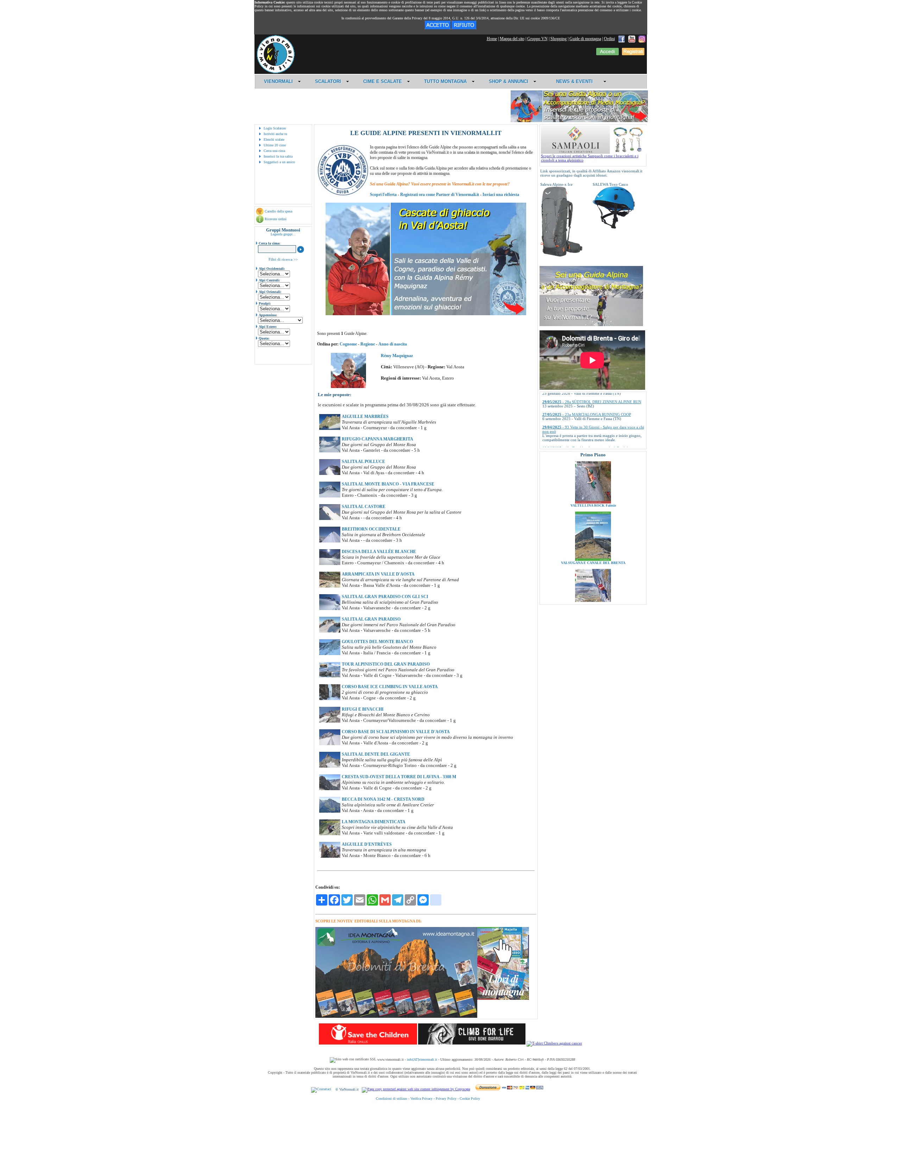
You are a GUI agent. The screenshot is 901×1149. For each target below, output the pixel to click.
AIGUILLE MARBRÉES (365, 416)
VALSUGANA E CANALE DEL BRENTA (593, 520)
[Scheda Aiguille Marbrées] (329, 428)
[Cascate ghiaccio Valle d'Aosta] (426, 313)
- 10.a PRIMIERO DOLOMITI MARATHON (589, 442)
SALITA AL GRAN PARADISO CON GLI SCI (385, 596)
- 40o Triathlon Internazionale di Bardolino (587, 417)
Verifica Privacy (421, 1098)
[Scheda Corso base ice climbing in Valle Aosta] (329, 698)
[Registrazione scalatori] (633, 53)
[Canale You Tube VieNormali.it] (631, 38)
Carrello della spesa (278, 211)
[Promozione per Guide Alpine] (579, 121)
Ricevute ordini (275, 219)
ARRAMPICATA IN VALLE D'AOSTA (378, 574)
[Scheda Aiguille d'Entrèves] (329, 856)
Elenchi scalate (274, 139)
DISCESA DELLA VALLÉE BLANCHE (379, 551)
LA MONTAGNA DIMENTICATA (373, 821)
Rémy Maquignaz (397, 355)
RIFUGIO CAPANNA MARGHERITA (377, 439)
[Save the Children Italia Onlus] (368, 1043)
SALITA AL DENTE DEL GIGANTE (376, 754)
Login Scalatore (275, 128)
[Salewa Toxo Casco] (614, 227)
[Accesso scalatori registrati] (607, 53)
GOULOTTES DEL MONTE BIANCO (377, 641)
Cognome (348, 344)
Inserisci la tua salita (278, 156)
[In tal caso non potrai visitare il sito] (464, 28)
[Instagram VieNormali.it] (641, 38)
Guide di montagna (585, 38)
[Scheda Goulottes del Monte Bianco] (329, 653)
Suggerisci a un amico (279, 162)
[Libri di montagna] (503, 999)
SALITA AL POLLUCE (363, 461)
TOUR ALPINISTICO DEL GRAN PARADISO (386, 664)
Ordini (609, 38)
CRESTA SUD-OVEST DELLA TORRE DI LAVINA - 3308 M (399, 776)
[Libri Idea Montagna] (396, 1016)
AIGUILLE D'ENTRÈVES (367, 844)
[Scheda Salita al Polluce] (329, 473)
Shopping (558, 38)
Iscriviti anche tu (275, 134)
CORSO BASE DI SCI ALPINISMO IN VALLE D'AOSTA (396, 731)
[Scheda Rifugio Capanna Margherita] (329, 451)
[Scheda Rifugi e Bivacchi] (329, 721)
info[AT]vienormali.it (422, 1059)
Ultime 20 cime (275, 145)
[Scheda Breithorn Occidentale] (329, 541)
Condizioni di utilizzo (391, 1098)
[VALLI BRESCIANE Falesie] (593, 574)
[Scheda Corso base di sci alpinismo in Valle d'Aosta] (329, 743)
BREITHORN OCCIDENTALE (371, 529)
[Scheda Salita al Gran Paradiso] (329, 631)
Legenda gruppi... (283, 234)
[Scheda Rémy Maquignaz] (348, 386)
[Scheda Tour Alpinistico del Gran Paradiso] (329, 676)
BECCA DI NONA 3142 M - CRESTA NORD (383, 799)
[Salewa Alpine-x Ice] (561, 255)
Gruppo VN (537, 38)
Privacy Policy (446, 1098)
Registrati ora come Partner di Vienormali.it (439, 194)
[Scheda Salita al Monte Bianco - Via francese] (329, 496)
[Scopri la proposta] (591, 325)
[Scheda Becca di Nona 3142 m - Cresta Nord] (329, 811)
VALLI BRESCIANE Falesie (593, 577)
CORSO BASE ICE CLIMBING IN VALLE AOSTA (390, 686)
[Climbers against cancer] (554, 1043)
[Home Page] (275, 72)
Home (492, 38)
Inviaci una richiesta (501, 194)
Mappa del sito (512, 38)
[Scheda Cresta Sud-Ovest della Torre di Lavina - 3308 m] (329, 788)
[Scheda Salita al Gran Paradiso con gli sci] (329, 608)
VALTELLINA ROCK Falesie (593, 462)
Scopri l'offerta (383, 194)
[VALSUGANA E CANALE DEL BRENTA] (593, 516)
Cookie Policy (470, 1098)
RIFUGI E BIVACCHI (363, 709)
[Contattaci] (321, 1089)
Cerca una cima (274, 151)
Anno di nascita (392, 344)
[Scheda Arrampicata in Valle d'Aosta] (329, 586)
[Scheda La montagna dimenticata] (329, 833)
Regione (367, 344)
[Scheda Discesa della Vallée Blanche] (329, 563)
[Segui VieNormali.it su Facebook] (621, 38)
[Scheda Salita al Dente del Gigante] (329, 766)
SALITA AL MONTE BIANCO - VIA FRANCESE (388, 484)
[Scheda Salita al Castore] (329, 518)
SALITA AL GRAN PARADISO (371, 619)
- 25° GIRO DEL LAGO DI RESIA (580, 430)
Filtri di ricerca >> (283, 259)
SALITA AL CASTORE (363, 506)
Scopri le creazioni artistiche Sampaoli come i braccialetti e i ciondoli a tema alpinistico (589, 158)
